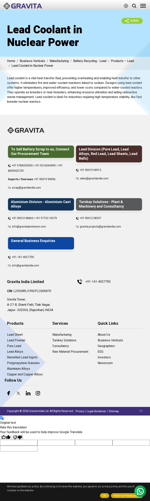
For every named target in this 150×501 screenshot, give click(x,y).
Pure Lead (14, 346)
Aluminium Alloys (18, 368)
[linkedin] (28, 393)
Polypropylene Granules (23, 363)
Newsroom (105, 363)
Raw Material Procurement (70, 351)
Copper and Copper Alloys (25, 374)
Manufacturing (59, 61)
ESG (100, 351)
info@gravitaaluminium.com (29, 227)
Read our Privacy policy (127, 495)
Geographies (106, 346)
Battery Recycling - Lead (89, 61)
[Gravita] (22, 6)
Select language (70, 14)
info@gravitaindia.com (25, 266)
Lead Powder (16, 340)
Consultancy (60, 346)
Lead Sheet (15, 334)
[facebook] (8, 393)
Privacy (80, 411)
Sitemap (114, 411)
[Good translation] (6, 437)
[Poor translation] (17, 437)
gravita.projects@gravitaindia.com (100, 227)
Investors (104, 357)
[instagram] (38, 393)
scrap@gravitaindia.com (26, 188)
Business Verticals (32, 61)
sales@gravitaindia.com (94, 178)
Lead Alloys (15, 351)
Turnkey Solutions (64, 340)
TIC (141, 411)
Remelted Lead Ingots (22, 357)
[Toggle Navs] (143, 6)
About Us (104, 334)
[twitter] (18, 393)
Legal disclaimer (96, 411)
